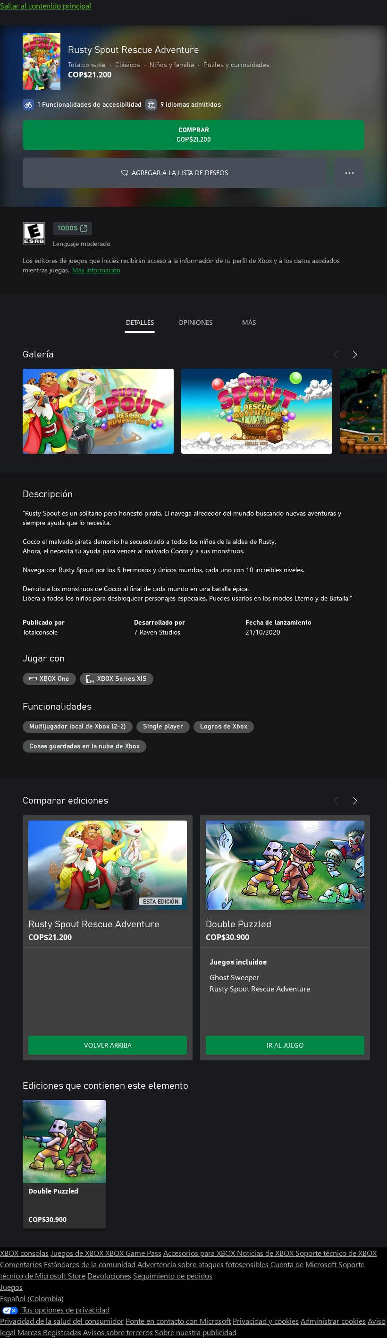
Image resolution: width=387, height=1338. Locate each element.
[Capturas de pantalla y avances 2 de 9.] (256, 411)
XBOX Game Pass (133, 1253)
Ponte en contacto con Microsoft (178, 1321)
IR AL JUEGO (285, 1045)
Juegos (11, 1287)
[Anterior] (336, 354)
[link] (64, 1164)
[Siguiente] (354, 354)
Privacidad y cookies (266, 1321)
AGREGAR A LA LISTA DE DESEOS (180, 172)
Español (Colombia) (32, 1298)
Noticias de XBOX (266, 1253)
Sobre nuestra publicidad (195, 1332)
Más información (96, 269)
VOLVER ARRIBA (108, 1045)
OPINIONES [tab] (195, 322)
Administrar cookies (333, 1321)
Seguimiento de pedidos (172, 1275)
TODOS (68, 228)
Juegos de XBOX (77, 1253)
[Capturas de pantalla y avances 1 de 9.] (98, 411)
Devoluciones (109, 1275)
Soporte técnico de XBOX (336, 1253)
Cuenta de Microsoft (303, 1264)
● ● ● (349, 172)
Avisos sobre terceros (118, 1332)
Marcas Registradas (49, 1332)
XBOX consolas (24, 1253)
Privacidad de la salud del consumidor (62, 1321)
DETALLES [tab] (140, 322)
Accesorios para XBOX (200, 1253)
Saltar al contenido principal (45, 5)
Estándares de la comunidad (89, 1264)
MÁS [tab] (249, 322)
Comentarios (21, 1264)
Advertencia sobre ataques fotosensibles (203, 1264)
